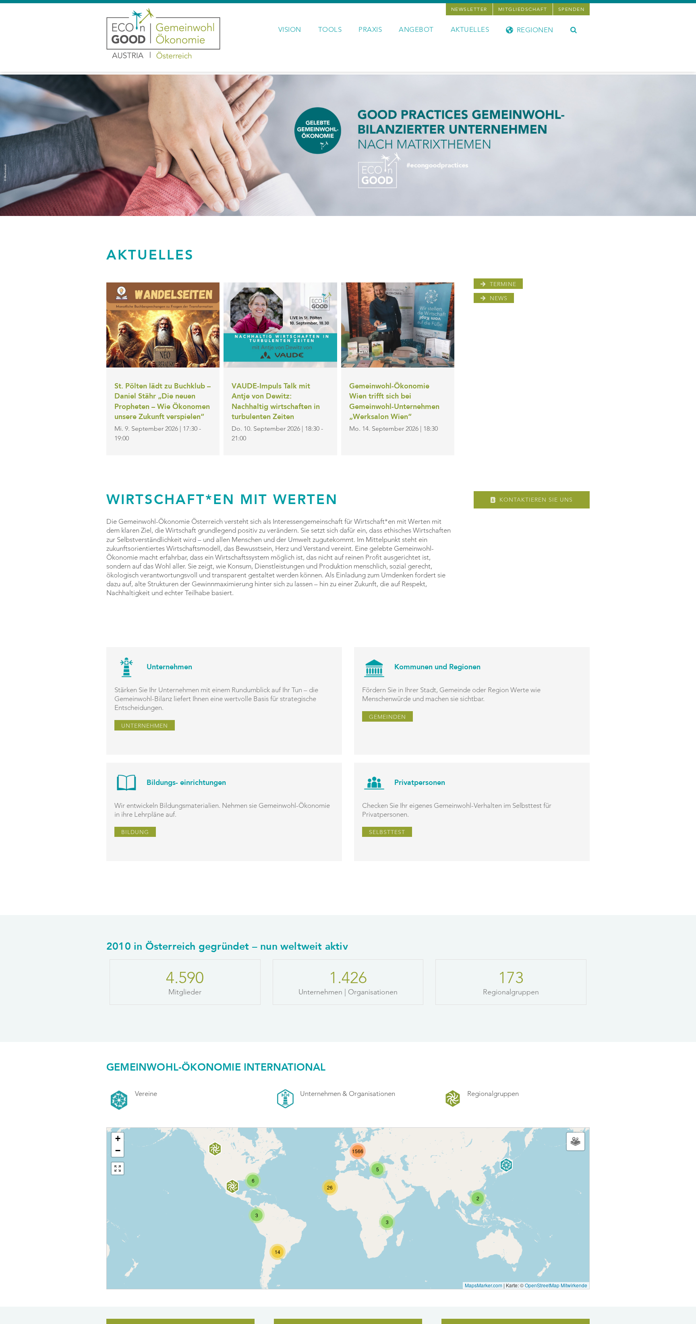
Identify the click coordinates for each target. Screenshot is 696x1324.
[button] (573, 29)
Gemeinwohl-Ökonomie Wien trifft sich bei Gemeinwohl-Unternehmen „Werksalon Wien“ (394, 401)
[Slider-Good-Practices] (348, 78)
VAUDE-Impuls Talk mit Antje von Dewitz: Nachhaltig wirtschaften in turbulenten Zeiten (276, 401)
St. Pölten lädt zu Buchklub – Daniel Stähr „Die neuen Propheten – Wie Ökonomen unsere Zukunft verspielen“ (162, 401)
